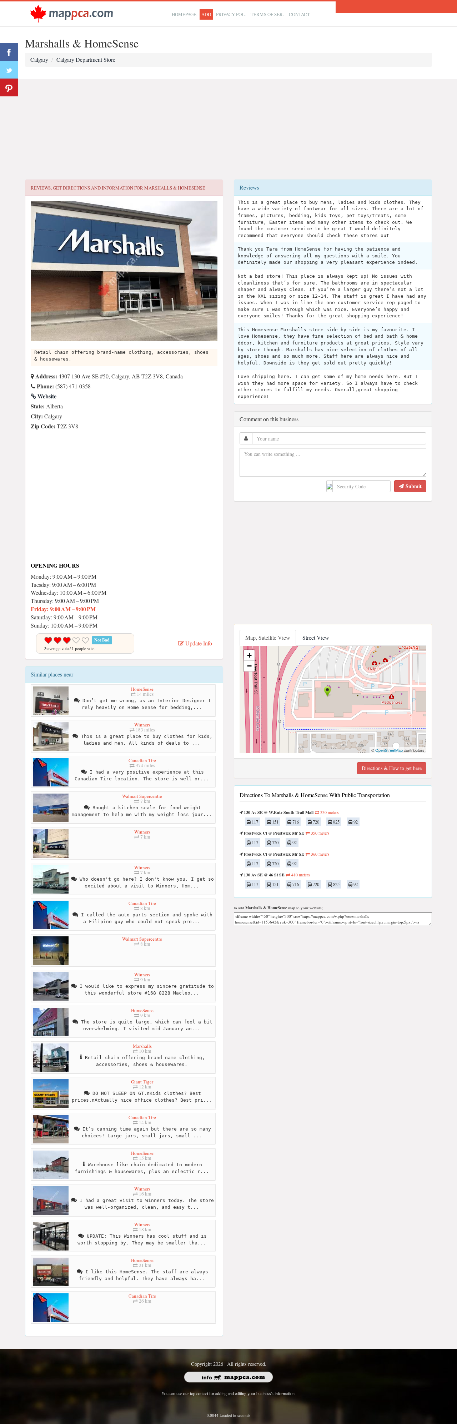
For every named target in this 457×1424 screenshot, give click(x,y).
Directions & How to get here (392, 768)
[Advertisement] (228, 129)
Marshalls (142, 1046)
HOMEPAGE (184, 14)
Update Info (198, 643)
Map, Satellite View (267, 637)
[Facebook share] (9, 52)
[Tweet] (9, 70)
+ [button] (249, 655)
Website (46, 396)
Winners (142, 724)
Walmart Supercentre (142, 796)
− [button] (249, 665)
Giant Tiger (142, 1081)
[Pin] (9, 87)
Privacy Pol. (231, 14)
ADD (206, 14)
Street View (315, 637)
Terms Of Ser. (267, 14)
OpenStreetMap (389, 750)
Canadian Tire (142, 760)
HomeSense (142, 689)
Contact (299, 14)
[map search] (71, 13)
